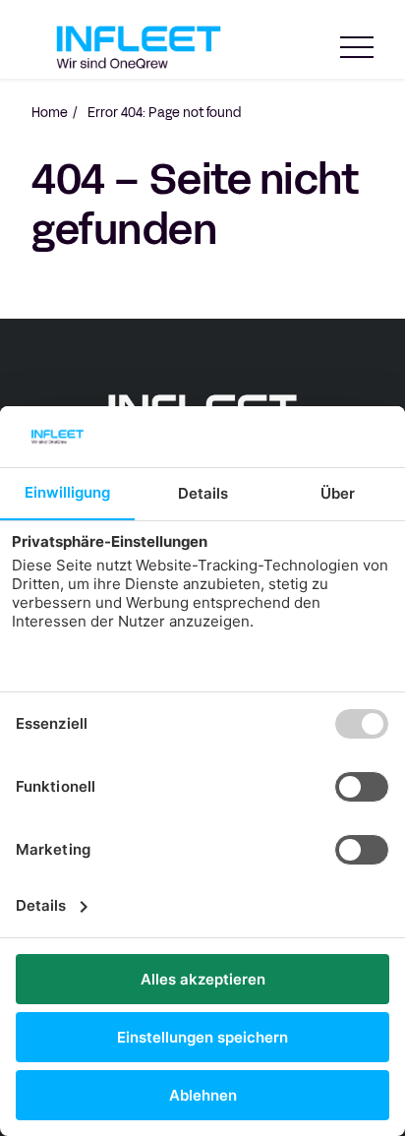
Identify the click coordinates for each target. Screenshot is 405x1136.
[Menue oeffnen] (357, 47)
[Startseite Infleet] (138, 47)
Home (49, 113)
